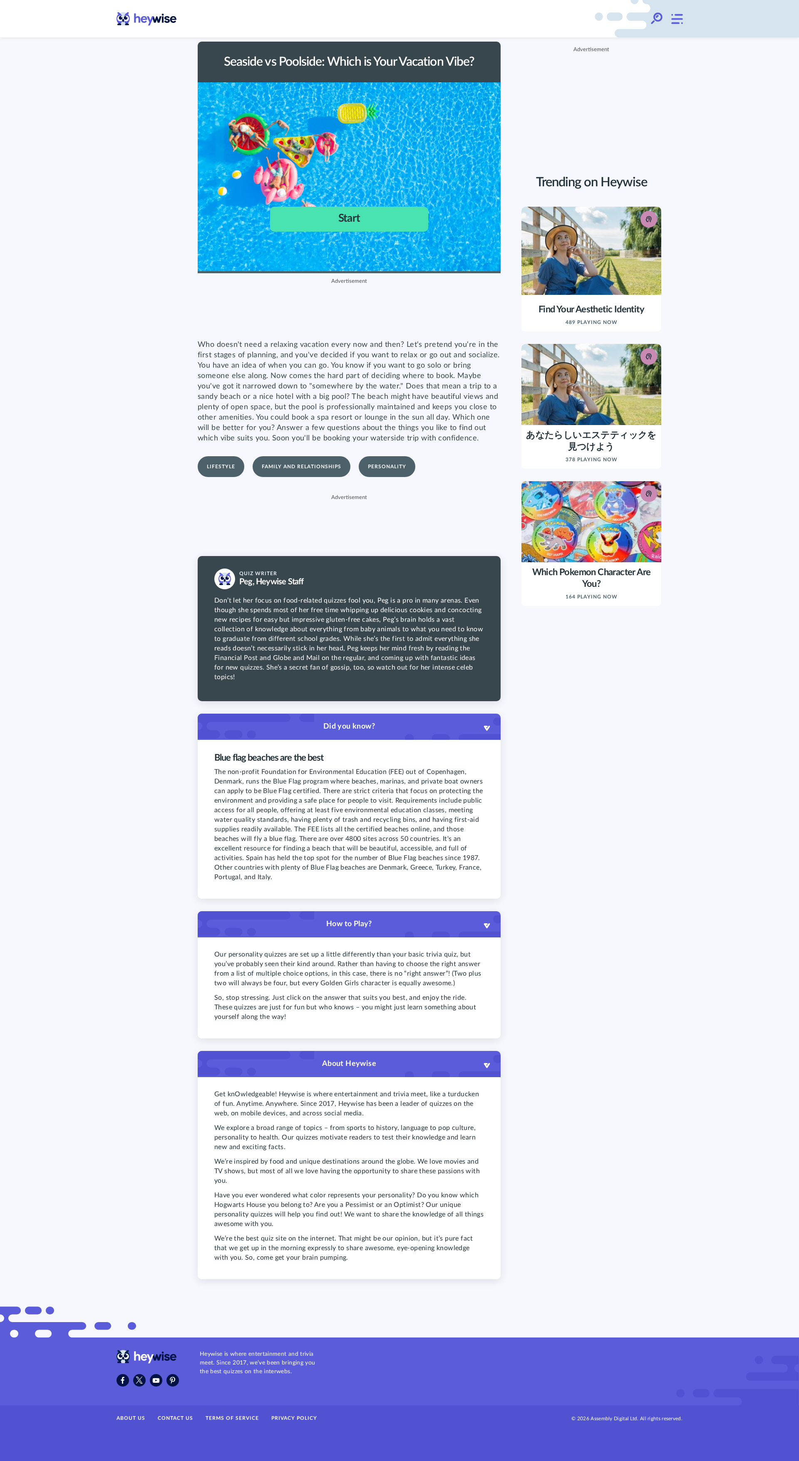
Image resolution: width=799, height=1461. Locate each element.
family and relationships (301, 466)
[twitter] (139, 1380)
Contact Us (175, 1418)
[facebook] (123, 1380)
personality (387, 466)
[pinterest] (172, 1380)
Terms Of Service (232, 1418)
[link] (147, 19)
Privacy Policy (294, 1418)
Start (349, 218)
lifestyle (221, 466)
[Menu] (676, 18)
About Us (131, 1418)
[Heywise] (147, 1361)
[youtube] (156, 1380)
